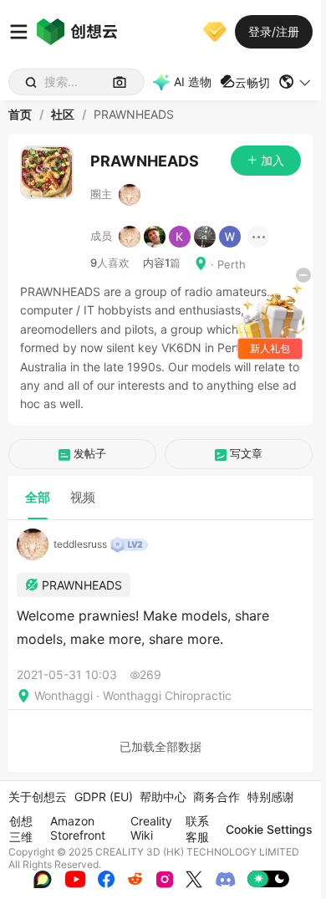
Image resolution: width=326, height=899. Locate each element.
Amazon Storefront (77, 828)
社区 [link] (62, 114)
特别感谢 (270, 796)
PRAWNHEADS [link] (134, 114)
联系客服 (197, 829)
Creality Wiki (151, 828)
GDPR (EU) (103, 796)
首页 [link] (20, 114)
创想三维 (21, 829)
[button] (295, 82)
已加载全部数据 (160, 746)
